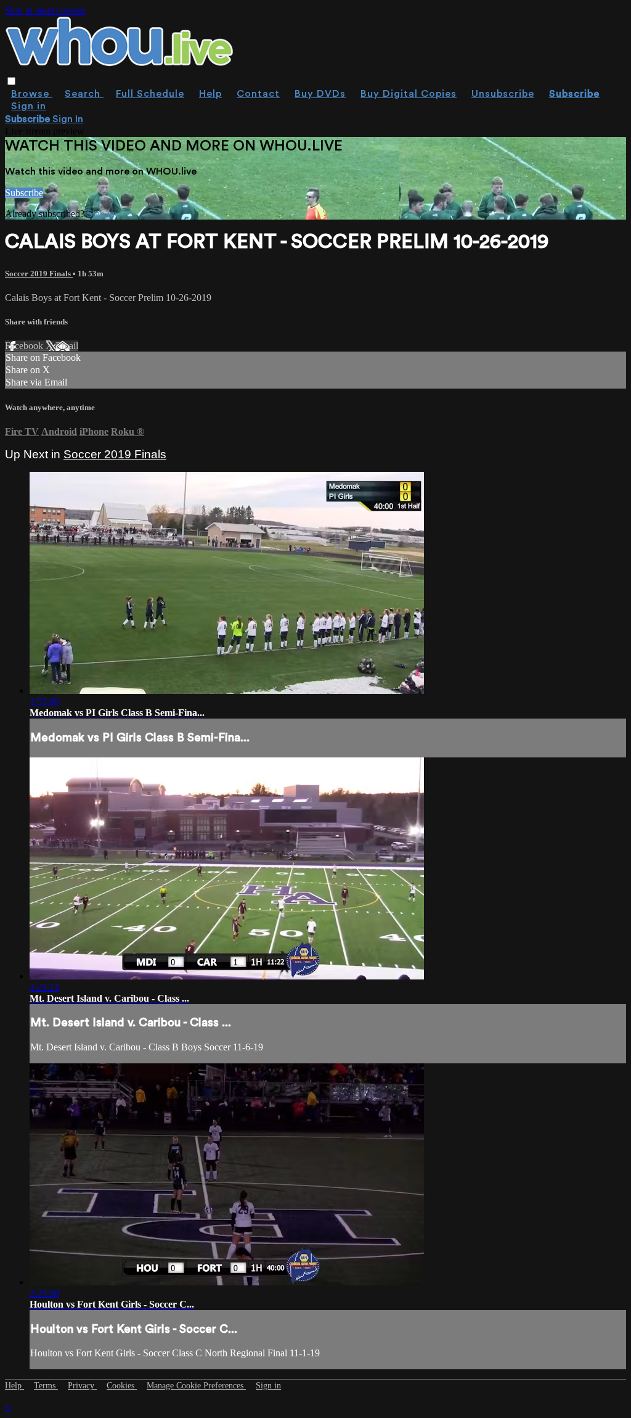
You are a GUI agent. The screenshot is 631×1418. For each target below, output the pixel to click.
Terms (46, 1385)
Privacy (82, 1385)
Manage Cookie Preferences (196, 1385)
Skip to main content (45, 10)
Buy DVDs (320, 94)
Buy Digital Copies (408, 94)
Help (210, 94)
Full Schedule (150, 94)
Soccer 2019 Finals (39, 273)
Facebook (25, 345)
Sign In (67, 119)
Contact (258, 94)
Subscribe (24, 193)
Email (66, 345)
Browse (31, 94)
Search (84, 94)
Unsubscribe (502, 94)
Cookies (122, 1385)
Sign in (28, 106)
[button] (11, 81)
